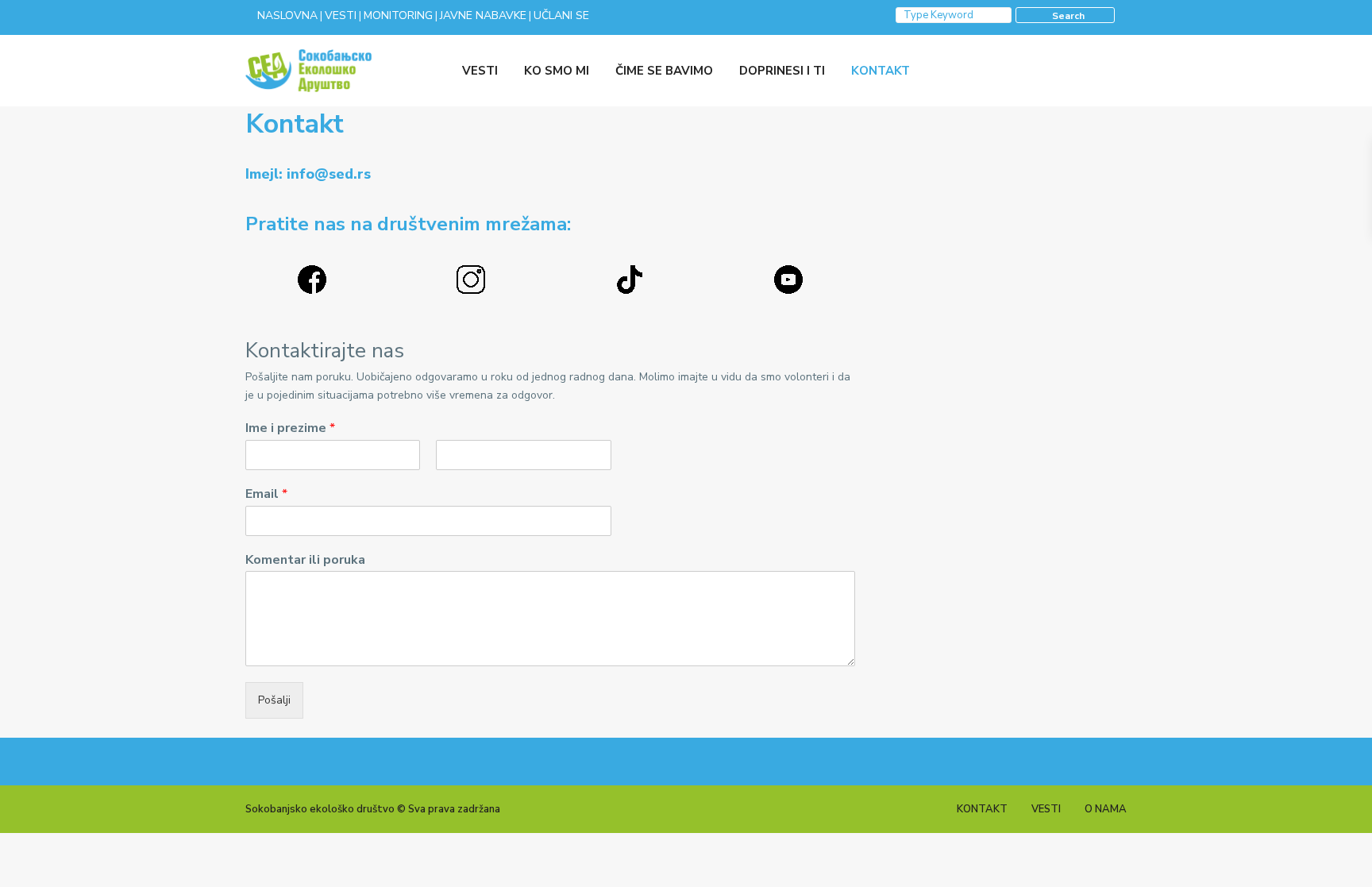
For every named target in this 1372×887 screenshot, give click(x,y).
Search (1068, 16)
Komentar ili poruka (305, 560)
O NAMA (1106, 809)
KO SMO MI (556, 71)
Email (266, 494)
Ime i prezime (290, 428)
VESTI (480, 71)
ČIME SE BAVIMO (664, 71)
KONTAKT (880, 71)
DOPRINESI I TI (782, 71)
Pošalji (274, 700)
